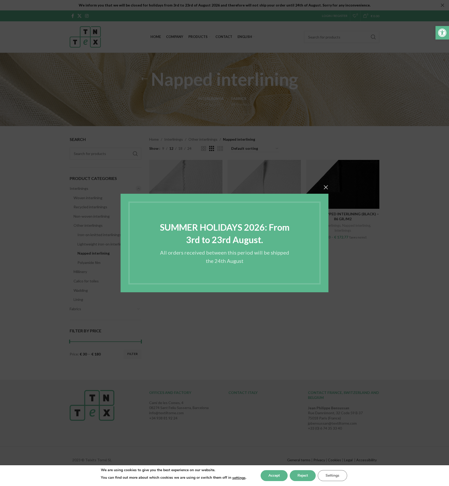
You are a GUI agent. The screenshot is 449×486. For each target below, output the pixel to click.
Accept (274, 475)
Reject (303, 475)
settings (239, 477)
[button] (442, 33)
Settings (332, 475)
